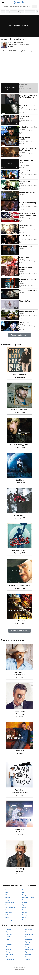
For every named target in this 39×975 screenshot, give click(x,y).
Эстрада (21, 12)
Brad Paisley (19, 869)
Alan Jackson (19, 672)
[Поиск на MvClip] (34, 6)
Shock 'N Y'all (19, 621)
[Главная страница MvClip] (19, 2)
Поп (3, 12)
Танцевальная (30, 12)
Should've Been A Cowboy (21, 44)
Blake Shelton (19, 711)
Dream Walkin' (19, 515)
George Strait (19, 829)
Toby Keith (20, 42)
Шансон (13, 12)
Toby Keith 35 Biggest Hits (19, 445)
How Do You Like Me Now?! (19, 585)
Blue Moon (20, 480)
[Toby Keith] (4, 45)
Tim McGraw (19, 790)
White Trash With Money (19, 410)
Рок (8, 12)
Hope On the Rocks (19, 374)
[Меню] (3, 2)
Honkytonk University (19, 550)
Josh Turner (19, 751)
